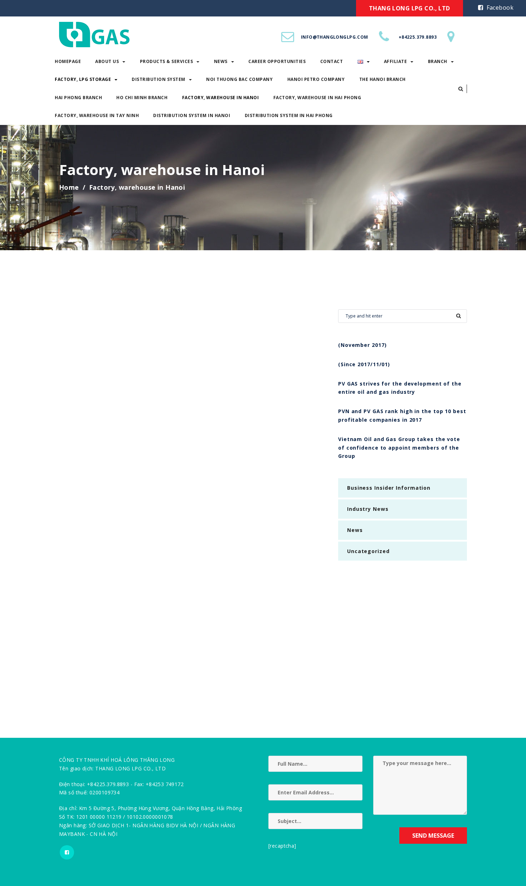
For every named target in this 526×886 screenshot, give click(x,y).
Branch (437, 61)
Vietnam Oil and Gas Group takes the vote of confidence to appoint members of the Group (399, 448)
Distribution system (158, 79)
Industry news (368, 508)
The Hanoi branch (382, 79)
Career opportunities (277, 61)
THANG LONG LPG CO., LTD (409, 8)
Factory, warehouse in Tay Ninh (97, 115)
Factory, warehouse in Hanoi (220, 98)
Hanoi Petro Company (316, 79)
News (221, 61)
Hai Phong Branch (78, 98)
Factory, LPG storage (83, 79)
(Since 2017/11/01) (364, 364)
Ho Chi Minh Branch (141, 98)
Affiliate (395, 61)
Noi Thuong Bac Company (239, 79)
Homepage (68, 61)
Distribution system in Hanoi (191, 115)
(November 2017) (362, 345)
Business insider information (388, 487)
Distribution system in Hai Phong (289, 115)
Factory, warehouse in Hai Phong (317, 98)
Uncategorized (368, 551)
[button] (461, 88)
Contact (331, 61)
